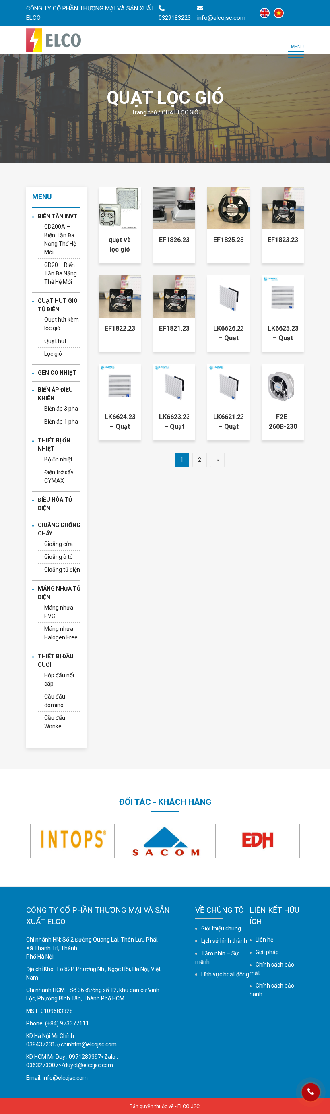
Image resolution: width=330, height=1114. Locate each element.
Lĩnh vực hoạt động (225, 974)
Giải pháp (267, 952)
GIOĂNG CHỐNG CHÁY (59, 529)
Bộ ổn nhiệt (58, 459)
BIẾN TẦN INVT (58, 216)
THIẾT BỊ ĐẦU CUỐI (56, 660)
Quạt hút (55, 341)
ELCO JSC (188, 1106)
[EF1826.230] (174, 208)
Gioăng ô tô (58, 557)
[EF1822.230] (120, 296)
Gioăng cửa (58, 544)
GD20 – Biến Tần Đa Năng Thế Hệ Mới (60, 273)
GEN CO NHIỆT (57, 373)
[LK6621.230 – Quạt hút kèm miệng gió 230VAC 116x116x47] (228, 385)
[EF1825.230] (228, 208)
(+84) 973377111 (67, 1023)
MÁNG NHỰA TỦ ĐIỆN (59, 592)
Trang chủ (144, 112)
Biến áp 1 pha (61, 421)
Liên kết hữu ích (274, 915)
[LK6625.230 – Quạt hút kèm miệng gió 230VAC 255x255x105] (283, 296)
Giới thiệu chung (221, 928)
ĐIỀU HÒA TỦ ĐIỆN (55, 503)
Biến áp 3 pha (61, 408)
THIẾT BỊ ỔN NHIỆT (54, 444)
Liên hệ (264, 939)
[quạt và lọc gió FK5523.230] (120, 208)
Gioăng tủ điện (62, 569)
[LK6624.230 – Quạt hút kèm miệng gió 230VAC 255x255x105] (120, 385)
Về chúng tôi (220, 910)
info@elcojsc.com (65, 1078)
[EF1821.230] (174, 296)
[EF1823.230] (283, 208)
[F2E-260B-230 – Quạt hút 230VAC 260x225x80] (283, 385)
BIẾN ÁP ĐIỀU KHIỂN (55, 393)
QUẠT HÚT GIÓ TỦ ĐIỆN (58, 305)
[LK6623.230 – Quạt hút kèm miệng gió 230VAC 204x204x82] (174, 385)
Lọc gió (53, 354)
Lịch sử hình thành (224, 941)
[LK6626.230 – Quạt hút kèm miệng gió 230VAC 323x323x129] (228, 296)
